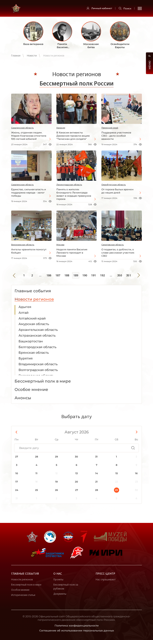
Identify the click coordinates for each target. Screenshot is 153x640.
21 (96, 481)
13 (76, 473)
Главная (15, 55)
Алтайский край (32, 318)
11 (36, 473)
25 (36, 489)
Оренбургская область (113, 184)
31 (96, 456)
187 (57, 275)
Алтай (23, 313)
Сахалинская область (22, 127)
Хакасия (60, 127)
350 (119, 275)
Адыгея (25, 307)
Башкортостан (31, 341)
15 (116, 473)
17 (16, 481)
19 (56, 481)
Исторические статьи (23, 595)
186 (48, 275)
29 (56, 456)
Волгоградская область (38, 370)
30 (76, 456)
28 (36, 456)
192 (102, 275)
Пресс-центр (105, 573)
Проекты (58, 579)
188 (66, 275)
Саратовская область (112, 244)
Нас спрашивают (106, 579)
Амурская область (34, 324)
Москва (60, 244)
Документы (59, 593)
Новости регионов (22, 579)
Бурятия (26, 358)
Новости (32, 55)
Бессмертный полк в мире (26, 584)
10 (16, 473)
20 (76, 481)
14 (96, 473)
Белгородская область (37, 347)
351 (128, 275)
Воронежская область (22, 244)
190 (84, 275)
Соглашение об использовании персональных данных (76, 630)
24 (16, 489)
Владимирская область (38, 364)
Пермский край (109, 127)
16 (136, 473)
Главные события (25, 573)
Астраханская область (37, 335)
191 (93, 275)
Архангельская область (38, 330)
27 (16, 456)
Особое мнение (20, 589)
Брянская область (34, 352)
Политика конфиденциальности (77, 625)
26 (56, 489)
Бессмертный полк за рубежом (65, 586)
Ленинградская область (69, 184)
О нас (57, 573)
